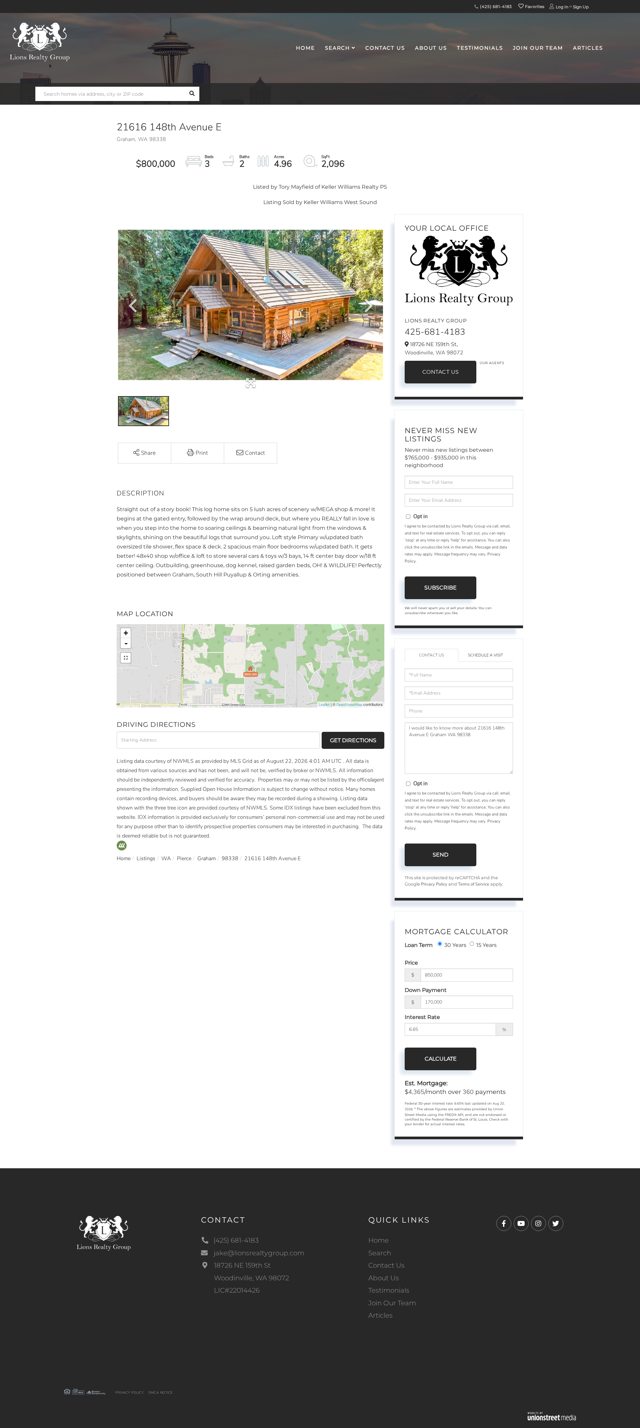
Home (124, 858)
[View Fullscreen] (126, 658)
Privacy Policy (434, 884)
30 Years (455, 945)
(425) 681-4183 (495, 6)
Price (411, 963)
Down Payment (426, 990)
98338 (230, 858)
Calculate (441, 1059)
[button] (192, 94)
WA (166, 858)
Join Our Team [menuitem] (538, 48)
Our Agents (492, 363)
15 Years (486, 945)
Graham (206, 858)
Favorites (534, 6)
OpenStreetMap (349, 704)
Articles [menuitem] (588, 48)
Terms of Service (473, 884)
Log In (562, 6)
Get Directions (353, 740)
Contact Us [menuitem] (385, 48)
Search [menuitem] (337, 48)
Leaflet (324, 704)
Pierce (184, 858)
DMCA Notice (160, 1392)
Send (440, 855)
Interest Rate (422, 1017)
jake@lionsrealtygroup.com (259, 1253)
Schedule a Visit (485, 655)
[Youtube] (521, 1223)
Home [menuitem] (305, 48)
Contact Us (440, 372)
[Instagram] (538, 1223)
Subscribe (440, 587)
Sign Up (581, 6)
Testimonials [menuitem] (480, 48)
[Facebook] (504, 1223)
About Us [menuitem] (431, 48)
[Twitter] (556, 1223)
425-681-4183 (435, 332)
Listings (146, 858)
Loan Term (419, 945)
